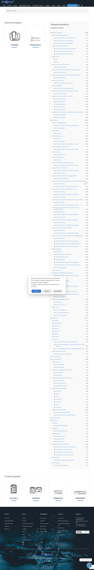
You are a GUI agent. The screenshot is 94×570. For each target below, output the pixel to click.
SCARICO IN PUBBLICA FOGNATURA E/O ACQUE (67, 125)
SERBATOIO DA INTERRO (60, 351)
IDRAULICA (55, 318)
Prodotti (15, 5)
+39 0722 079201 (80, 524)
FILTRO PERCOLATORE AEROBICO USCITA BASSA (66, 219)
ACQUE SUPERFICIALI (61, 67)
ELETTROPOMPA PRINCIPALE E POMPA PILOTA (67, 341)
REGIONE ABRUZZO (60, 101)
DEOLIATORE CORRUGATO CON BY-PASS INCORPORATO (67, 69)
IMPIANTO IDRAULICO (61, 383)
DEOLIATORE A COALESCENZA (61, 64)
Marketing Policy (43, 531)
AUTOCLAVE (57, 362)
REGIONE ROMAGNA (61, 104)
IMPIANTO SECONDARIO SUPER (61, 299)
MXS (57, 61)
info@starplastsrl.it (83, 525)
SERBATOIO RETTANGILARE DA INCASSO (65, 447)
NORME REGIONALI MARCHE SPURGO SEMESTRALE (68, 243)
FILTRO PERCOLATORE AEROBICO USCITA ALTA (65, 189)
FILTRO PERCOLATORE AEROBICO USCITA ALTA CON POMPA (68, 199)
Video (58, 5)
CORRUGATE (57, 326)
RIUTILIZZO (58, 133)
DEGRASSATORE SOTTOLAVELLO (62, 146)
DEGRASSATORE (58, 136)
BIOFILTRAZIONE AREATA (60, 122)
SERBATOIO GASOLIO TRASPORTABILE (65, 460)
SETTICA (56, 307)
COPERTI (58, 138)
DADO (57, 393)
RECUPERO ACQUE (56, 359)
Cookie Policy (43, 529)
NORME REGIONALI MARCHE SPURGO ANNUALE (67, 241)
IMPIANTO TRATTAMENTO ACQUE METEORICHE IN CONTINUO (68, 112)
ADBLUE (56, 423)
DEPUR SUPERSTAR (59, 157)
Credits (56, 558)
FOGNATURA (59, 251)
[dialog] (47, 285)
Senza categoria (56, 417)
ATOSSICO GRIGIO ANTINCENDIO (63, 354)
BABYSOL (56, 320)
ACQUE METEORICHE (57, 32)
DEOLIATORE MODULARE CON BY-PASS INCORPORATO (67, 75)
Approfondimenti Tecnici (24, 5)
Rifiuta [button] (47, 291)
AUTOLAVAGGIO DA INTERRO (61, 46)
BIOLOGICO (55, 120)
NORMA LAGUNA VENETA (62, 178)
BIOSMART (56, 130)
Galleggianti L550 (60, 439)
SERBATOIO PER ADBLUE (62, 425)
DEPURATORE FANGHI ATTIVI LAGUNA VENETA (65, 175)
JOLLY (57, 396)
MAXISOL (56, 328)
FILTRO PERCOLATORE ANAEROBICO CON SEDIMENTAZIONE (68, 235)
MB (56, 59)
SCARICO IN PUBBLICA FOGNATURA (64, 43)
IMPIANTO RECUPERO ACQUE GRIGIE (62, 370)
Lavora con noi (61, 518)
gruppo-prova (57, 270)
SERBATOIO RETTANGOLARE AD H (64, 449)
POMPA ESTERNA (60, 364)
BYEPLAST (56, 56)
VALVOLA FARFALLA (61, 109)
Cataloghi (48, 5)
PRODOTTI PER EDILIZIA (61, 431)
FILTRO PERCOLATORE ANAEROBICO (63, 227)
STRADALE (57, 462)
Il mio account (43, 518)
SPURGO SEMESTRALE (61, 267)
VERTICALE (59, 407)
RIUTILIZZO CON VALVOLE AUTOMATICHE (65, 38)
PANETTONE (59, 399)
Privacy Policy (43, 526)
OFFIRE (56, 339)
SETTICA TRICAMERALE (62, 315)
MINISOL (56, 334)
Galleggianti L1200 (60, 436)
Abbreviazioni (61, 527)
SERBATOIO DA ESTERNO (60, 388)
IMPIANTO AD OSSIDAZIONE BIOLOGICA (63, 273)
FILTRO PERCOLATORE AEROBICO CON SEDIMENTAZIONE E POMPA (70, 181)
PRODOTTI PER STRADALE (62, 465)
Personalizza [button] (57, 291)
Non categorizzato (56, 356)
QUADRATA (58, 401)
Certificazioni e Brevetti (38, 5)
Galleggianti (57, 433)
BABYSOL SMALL (58, 323)
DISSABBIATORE (58, 85)
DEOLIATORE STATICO (59, 80)
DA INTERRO (59, 375)
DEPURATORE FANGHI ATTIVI (61, 168)
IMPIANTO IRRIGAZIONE (61, 386)
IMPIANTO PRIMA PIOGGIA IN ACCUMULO (63, 96)
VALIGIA (58, 404)
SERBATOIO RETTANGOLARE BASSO (64, 454)
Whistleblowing (61, 534)
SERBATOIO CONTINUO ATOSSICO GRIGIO (65, 415)
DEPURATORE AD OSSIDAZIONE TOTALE (63, 162)
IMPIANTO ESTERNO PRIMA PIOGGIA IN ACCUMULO (66, 91)
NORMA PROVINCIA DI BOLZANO (63, 254)
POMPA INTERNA (60, 367)
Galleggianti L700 (60, 441)
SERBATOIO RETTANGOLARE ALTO (64, 452)
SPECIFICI (54, 420)
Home (4, 5)
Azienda (9, 5)
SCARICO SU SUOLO (60, 107)
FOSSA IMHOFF (57, 249)
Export (53, 5)
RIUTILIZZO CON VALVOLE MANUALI (64, 40)
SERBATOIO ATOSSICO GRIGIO (63, 412)
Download (42, 520)
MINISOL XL (57, 336)
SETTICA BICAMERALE (61, 310)
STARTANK (56, 457)
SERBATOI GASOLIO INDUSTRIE (61, 444)
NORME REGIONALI (60, 141)
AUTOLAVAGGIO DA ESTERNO (61, 35)
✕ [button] (62, 277)
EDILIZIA (56, 428)
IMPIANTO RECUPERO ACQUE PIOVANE (63, 378)
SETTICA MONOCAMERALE (62, 312)
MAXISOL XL (57, 331)
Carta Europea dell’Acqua (63, 520)
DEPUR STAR (57, 152)
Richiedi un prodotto (72, 5)
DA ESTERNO (59, 372)
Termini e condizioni (44, 523)
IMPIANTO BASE (59, 380)
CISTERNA (58, 391)
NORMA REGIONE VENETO (62, 257)
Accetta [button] (36, 291)
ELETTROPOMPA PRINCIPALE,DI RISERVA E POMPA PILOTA (70, 348)
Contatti (64, 5)
